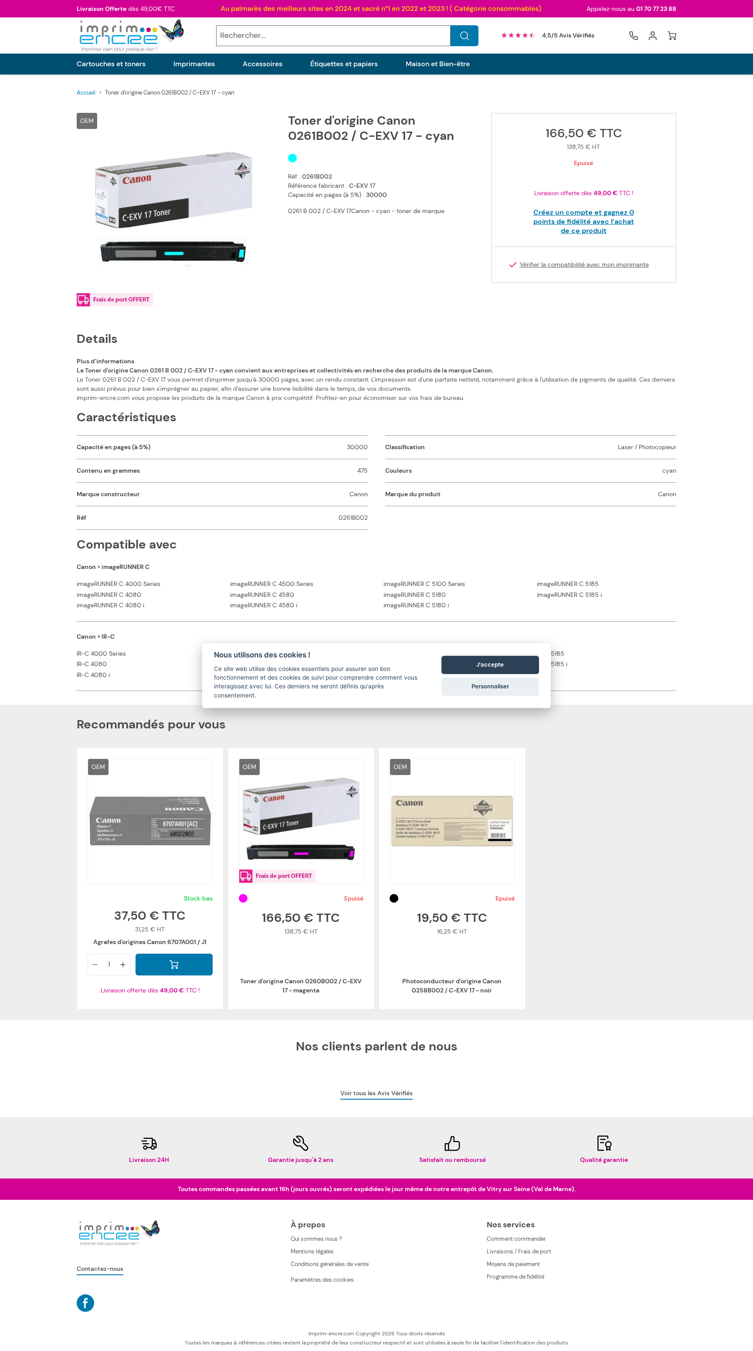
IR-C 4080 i (93, 675)
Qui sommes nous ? (316, 1239)
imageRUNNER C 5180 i (416, 605)
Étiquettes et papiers (344, 64)
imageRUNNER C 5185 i (569, 595)
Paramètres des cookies (322, 1279)
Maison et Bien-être (438, 64)
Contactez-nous (100, 1269)
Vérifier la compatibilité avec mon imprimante (584, 264)
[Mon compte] (652, 35)
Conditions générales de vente (330, 1264)
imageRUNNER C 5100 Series (424, 584)
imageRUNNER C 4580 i (263, 605)
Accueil (86, 92)
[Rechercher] (464, 35)
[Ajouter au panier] (174, 964)
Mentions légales (312, 1251)
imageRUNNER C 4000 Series (118, 584)
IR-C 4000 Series (101, 653)
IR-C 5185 (550, 653)
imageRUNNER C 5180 (414, 595)
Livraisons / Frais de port (519, 1251)
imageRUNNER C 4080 (109, 595)
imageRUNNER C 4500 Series (271, 584)
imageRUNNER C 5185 (568, 584)
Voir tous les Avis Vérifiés (376, 1093)
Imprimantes (194, 64)
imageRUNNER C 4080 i (110, 605)
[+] (123, 964)
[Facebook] (85, 1303)
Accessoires (262, 64)
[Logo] (131, 35)
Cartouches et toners (111, 64)
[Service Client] (633, 35)
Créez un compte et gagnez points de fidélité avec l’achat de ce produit (583, 221)
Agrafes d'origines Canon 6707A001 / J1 (150, 942)
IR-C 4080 (92, 664)
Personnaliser (490, 686)
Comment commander (516, 1239)
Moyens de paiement (513, 1264)
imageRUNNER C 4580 (262, 595)
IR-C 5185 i (552, 664)
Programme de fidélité (515, 1276)
